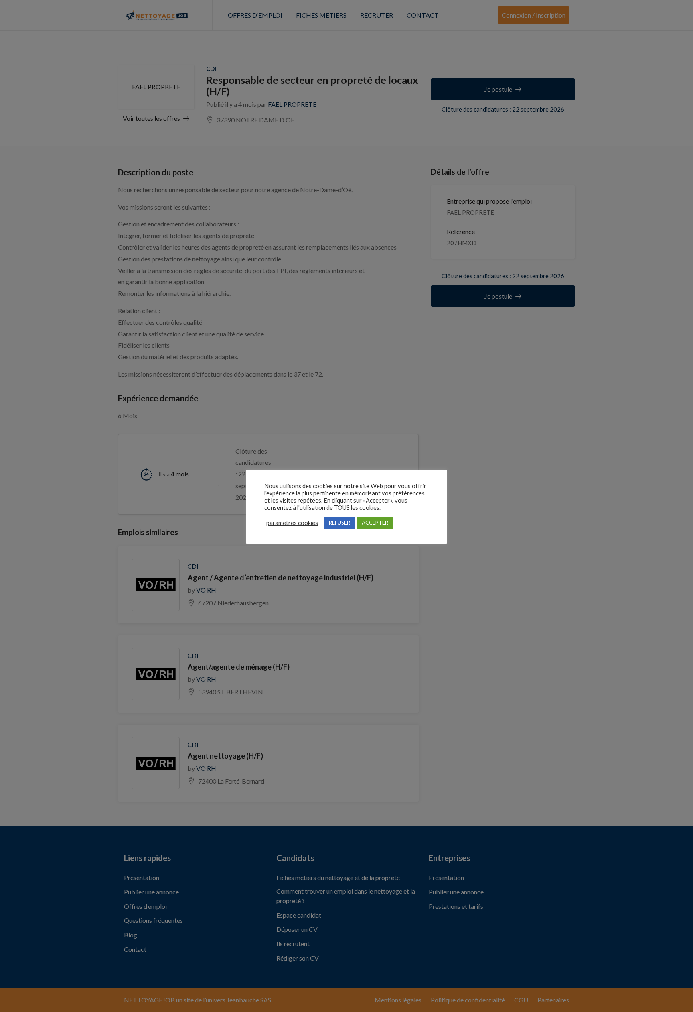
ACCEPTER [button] (375, 522)
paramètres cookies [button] (292, 522)
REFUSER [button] (339, 522)
